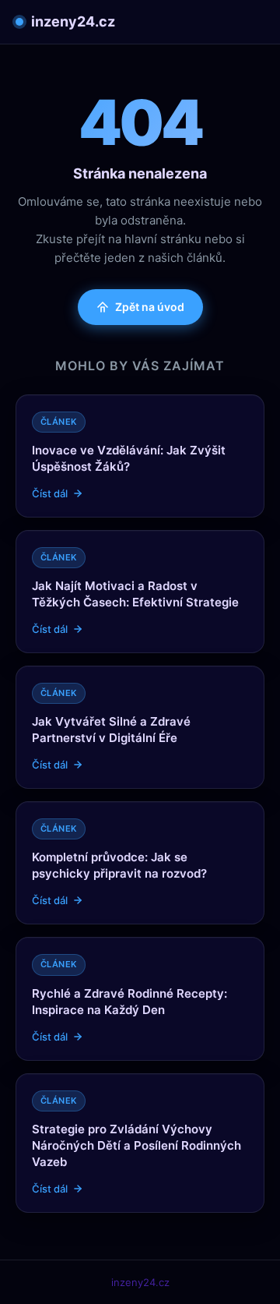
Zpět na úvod (149, 306)
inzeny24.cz (73, 21)
